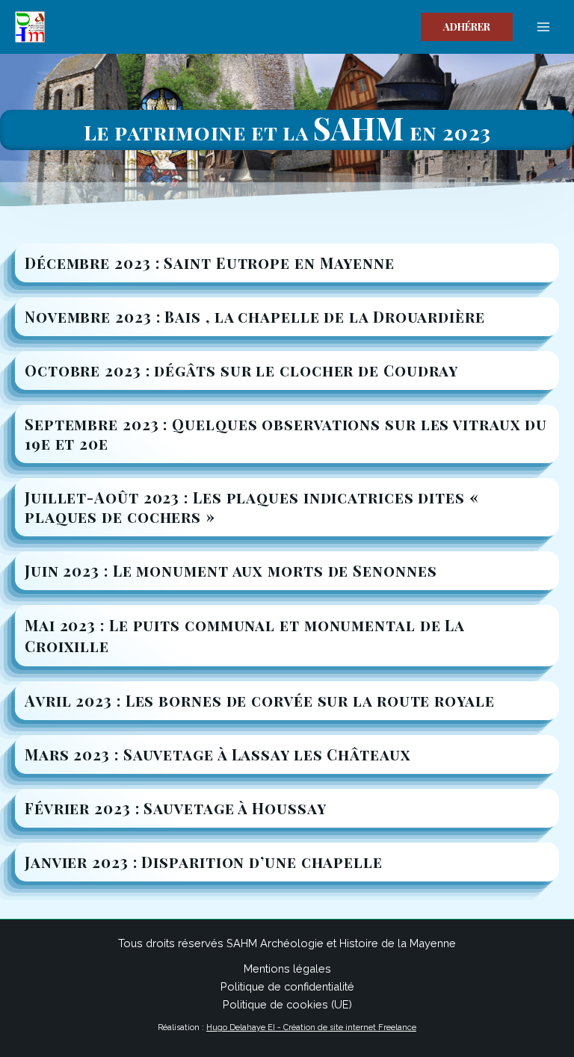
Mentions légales (287, 968)
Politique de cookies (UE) (287, 1004)
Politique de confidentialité (287, 986)
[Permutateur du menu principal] (543, 27)
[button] (467, 27)
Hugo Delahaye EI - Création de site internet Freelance (311, 1027)
